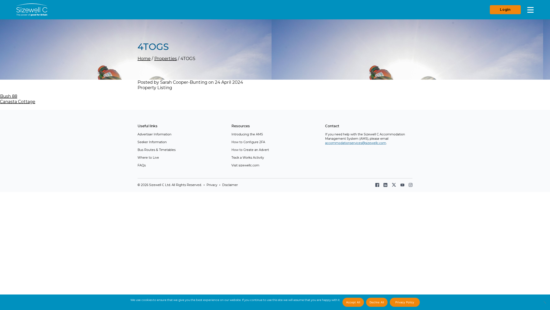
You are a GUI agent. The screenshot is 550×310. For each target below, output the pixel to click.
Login (505, 10)
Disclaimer (230, 185)
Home (144, 58)
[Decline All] (544, 304)
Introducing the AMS (247, 134)
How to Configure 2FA (248, 142)
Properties (165, 58)
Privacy (211, 185)
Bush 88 (8, 96)
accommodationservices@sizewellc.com (355, 143)
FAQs (142, 165)
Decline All (377, 302)
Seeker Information (152, 142)
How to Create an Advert (250, 150)
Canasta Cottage (17, 101)
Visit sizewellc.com (245, 165)
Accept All (353, 302)
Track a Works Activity (247, 158)
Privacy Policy (404, 302)
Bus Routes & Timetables (157, 150)
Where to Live (148, 158)
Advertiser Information (154, 134)
